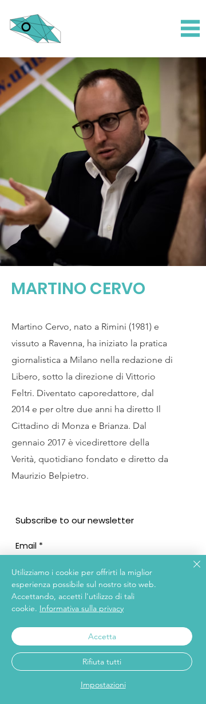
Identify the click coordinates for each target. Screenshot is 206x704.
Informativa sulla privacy (81, 608)
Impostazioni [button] (103, 684)
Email (29, 546)
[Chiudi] (190, 571)
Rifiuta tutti (101, 661)
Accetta (102, 636)
